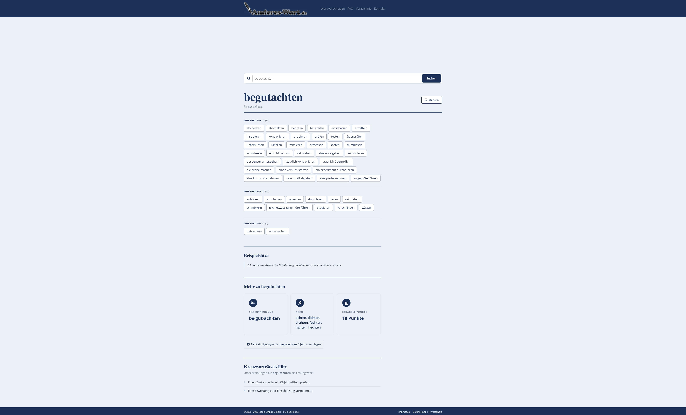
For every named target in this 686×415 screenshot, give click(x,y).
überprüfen (354, 136)
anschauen (274, 199)
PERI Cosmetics (291, 411)
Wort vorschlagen (333, 9)
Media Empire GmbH (270, 411)
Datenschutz (419, 411)
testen (335, 136)
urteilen (276, 145)
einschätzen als (279, 153)
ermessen (316, 145)
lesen (334, 199)
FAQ (350, 9)
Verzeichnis (363, 9)
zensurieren (356, 153)
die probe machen (259, 170)
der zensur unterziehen (262, 161)
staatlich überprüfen (336, 161)
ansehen (295, 199)
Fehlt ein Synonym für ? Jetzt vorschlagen (286, 344)
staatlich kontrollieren (300, 161)
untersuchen (255, 145)
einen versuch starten (293, 170)
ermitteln (361, 128)
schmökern (254, 153)
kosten (335, 145)
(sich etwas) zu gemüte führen (289, 208)
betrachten (254, 231)
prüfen (319, 136)
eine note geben (329, 153)
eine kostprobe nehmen (263, 178)
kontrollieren (277, 136)
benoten (297, 128)
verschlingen (346, 208)
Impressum (404, 411)
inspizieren (254, 136)
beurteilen (317, 128)
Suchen (431, 78)
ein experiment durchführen (335, 170)
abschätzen (276, 128)
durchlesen (354, 145)
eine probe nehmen (333, 178)
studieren (323, 208)
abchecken (254, 128)
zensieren (295, 145)
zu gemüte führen (366, 178)
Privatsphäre (435, 411)
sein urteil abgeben (299, 178)
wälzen (366, 208)
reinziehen (304, 153)
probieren (300, 136)
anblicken (253, 199)
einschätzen (339, 128)
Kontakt (379, 9)
